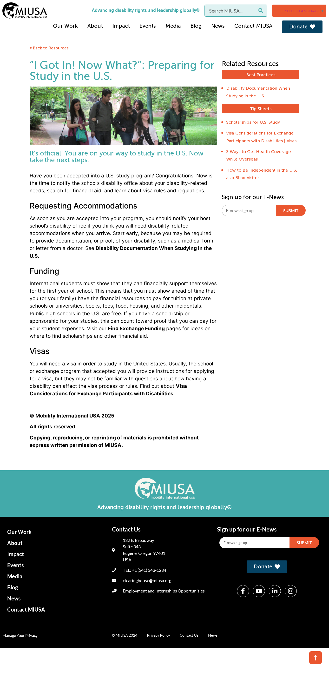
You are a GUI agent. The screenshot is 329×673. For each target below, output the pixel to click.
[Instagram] (291, 591)
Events (147, 26)
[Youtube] (259, 591)
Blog (196, 26)
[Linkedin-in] (275, 591)
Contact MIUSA (253, 26)
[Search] (261, 10)
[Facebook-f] (243, 591)
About (95, 26)
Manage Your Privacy (20, 635)
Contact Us (189, 635)
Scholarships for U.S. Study (253, 122)
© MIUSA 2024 (124, 635)
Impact (121, 26)
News (218, 26)
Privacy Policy (158, 635)
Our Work (65, 26)
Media (173, 26)
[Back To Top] (315, 657)
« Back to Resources (49, 48)
